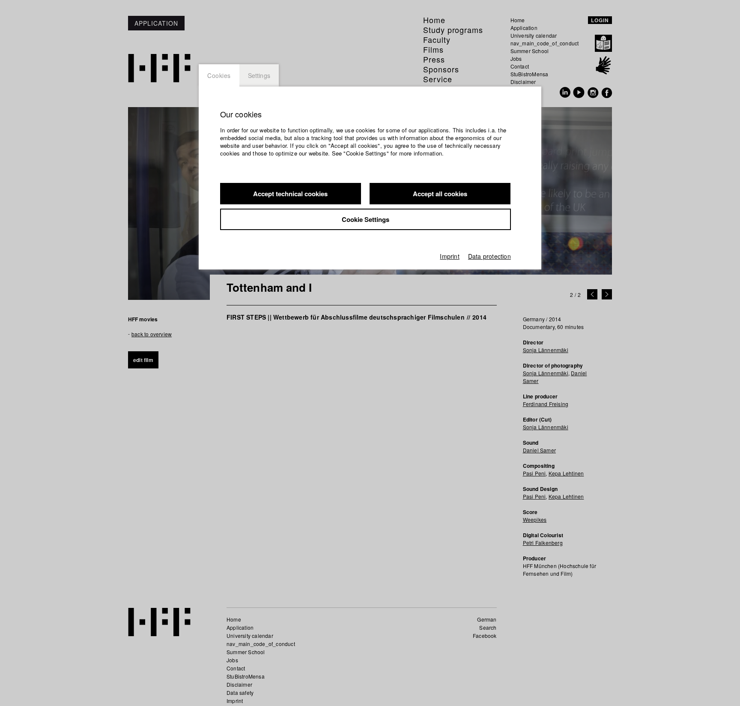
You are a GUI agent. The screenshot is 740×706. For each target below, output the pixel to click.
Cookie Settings (365, 219)
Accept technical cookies (290, 193)
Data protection (489, 256)
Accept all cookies (440, 193)
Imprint (449, 256)
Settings (259, 75)
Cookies (219, 75)
